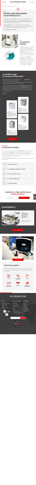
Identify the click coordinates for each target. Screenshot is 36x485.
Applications (25, 311)
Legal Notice (18, 332)
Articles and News (15, 305)
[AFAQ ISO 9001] (9, 311)
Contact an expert (10, 197)
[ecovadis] (5, 311)
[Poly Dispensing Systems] (18, 2)
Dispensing (25, 305)
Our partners (15, 306)
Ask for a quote (22, 197)
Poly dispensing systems (6, 6)
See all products (12, 138)
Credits (22, 332)
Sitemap (26, 332)
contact (5, 2)
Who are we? (15, 303)
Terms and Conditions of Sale (17, 312)
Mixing (24, 303)
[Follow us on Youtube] (19, 323)
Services (24, 309)
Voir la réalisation (18, 217)
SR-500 (23, 104)
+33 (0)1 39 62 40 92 (34, 195)
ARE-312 (23, 121)
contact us (34, 198)
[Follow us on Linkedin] (16, 323)
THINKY (22, 47)
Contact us (14, 309)
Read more (4, 93)
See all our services (17, 259)
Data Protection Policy (12, 332)
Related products (15, 311)
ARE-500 (12, 126)
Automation (25, 308)
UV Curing (25, 306)
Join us (14, 308)
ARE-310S (12, 108)
